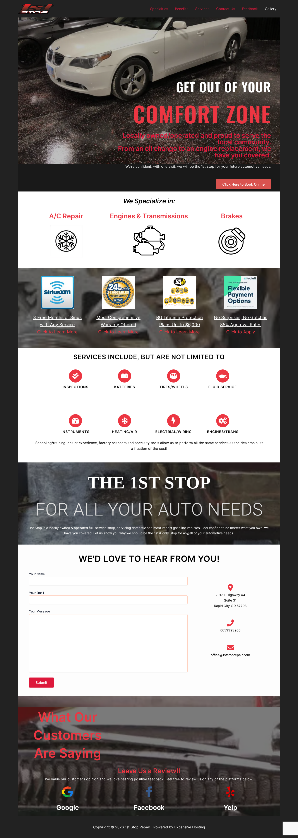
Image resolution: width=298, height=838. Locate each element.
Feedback (250, 9)
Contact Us (225, 9)
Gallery (270, 9)
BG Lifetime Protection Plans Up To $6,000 (179, 325)
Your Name (37, 574)
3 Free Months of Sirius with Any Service (57, 325)
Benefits (181, 9)
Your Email (36, 593)
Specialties (159, 9)
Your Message (39, 611)
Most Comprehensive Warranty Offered (118, 325)
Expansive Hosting (189, 827)
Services (202, 9)
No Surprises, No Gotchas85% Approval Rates (240, 325)
